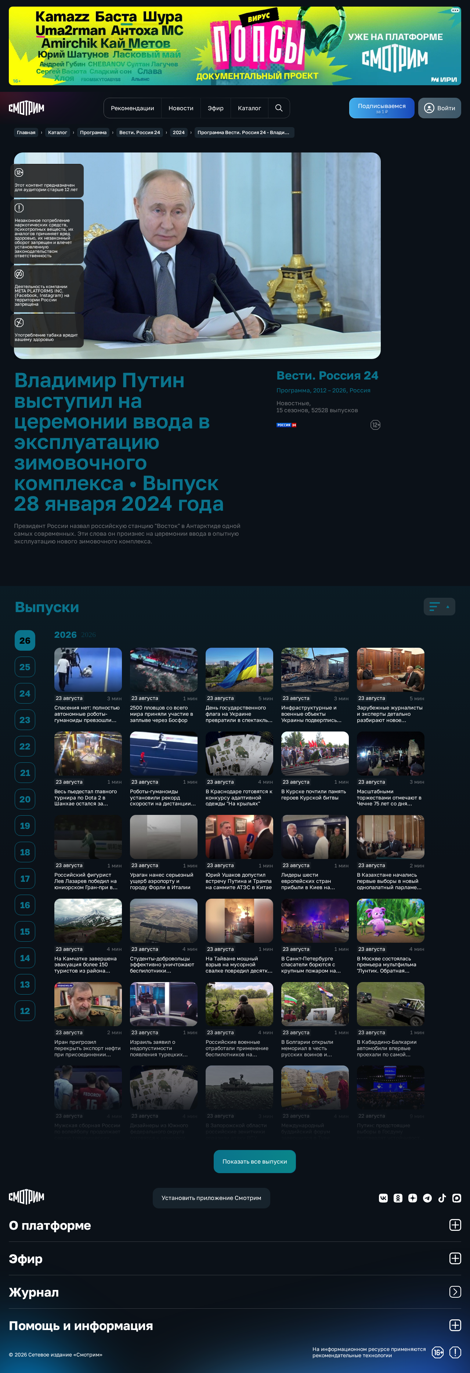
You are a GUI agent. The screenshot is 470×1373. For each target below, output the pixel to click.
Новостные (292, 403)
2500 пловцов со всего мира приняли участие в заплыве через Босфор (161, 713)
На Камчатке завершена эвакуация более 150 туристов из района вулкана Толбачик (85, 967)
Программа (93, 132)
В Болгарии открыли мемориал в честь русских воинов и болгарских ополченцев (311, 1051)
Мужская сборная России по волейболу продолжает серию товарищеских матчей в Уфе (87, 1134)
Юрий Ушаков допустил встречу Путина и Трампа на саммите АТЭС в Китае (239, 880)
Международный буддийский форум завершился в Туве (305, 1131)
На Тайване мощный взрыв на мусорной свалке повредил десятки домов (238, 967)
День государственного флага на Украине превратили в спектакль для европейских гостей (237, 716)
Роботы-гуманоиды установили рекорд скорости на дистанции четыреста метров (160, 800)
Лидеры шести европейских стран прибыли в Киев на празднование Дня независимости (306, 886)
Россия (360, 390)
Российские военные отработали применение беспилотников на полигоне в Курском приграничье (237, 1054)
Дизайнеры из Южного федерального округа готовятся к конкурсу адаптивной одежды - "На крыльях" (162, 1137)
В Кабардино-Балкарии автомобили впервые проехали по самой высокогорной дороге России (387, 1054)
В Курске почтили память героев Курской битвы (313, 794)
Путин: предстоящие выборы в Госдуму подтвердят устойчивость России (389, 1134)
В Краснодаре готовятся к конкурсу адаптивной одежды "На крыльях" (239, 797)
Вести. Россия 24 (139, 132)
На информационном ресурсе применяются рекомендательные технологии (369, 1352)
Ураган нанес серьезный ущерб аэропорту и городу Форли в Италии (162, 880)
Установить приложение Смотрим (211, 1197)
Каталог (57, 132)
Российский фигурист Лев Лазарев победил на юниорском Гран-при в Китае (85, 883)
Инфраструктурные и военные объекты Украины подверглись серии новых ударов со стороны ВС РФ (311, 719)
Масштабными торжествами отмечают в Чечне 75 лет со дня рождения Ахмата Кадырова (389, 803)
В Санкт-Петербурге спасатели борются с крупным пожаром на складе (308, 967)
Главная (26, 132)
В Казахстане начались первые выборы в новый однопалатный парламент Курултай (390, 883)
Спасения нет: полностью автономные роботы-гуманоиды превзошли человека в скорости (87, 716)
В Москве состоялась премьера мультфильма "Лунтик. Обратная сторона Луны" (386, 967)
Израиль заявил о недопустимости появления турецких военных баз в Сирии (157, 1051)
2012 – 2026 (329, 390)
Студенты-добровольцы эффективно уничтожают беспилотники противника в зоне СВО (162, 967)
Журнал (34, 1291)
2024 (179, 132)
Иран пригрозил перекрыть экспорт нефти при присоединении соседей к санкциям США (87, 1051)
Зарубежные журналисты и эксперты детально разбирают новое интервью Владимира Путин (390, 719)
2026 (88, 634)
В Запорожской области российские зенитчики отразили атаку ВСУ (236, 1131)
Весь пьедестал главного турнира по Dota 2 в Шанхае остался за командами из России (85, 800)
